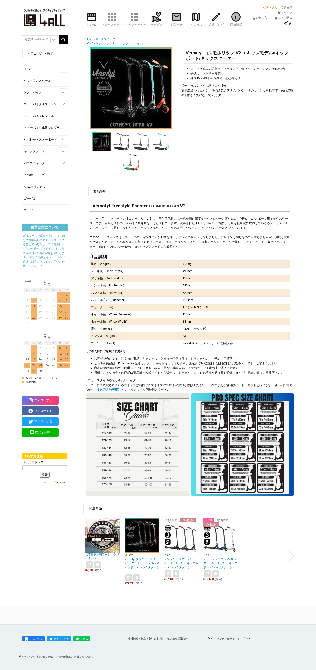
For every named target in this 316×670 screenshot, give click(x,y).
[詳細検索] (53, 40)
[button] (95, 88)
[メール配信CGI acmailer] (59, 482)
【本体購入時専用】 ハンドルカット (118, 389)
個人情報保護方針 (177, 638)
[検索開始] (63, 39)
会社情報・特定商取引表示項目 (146, 638)
